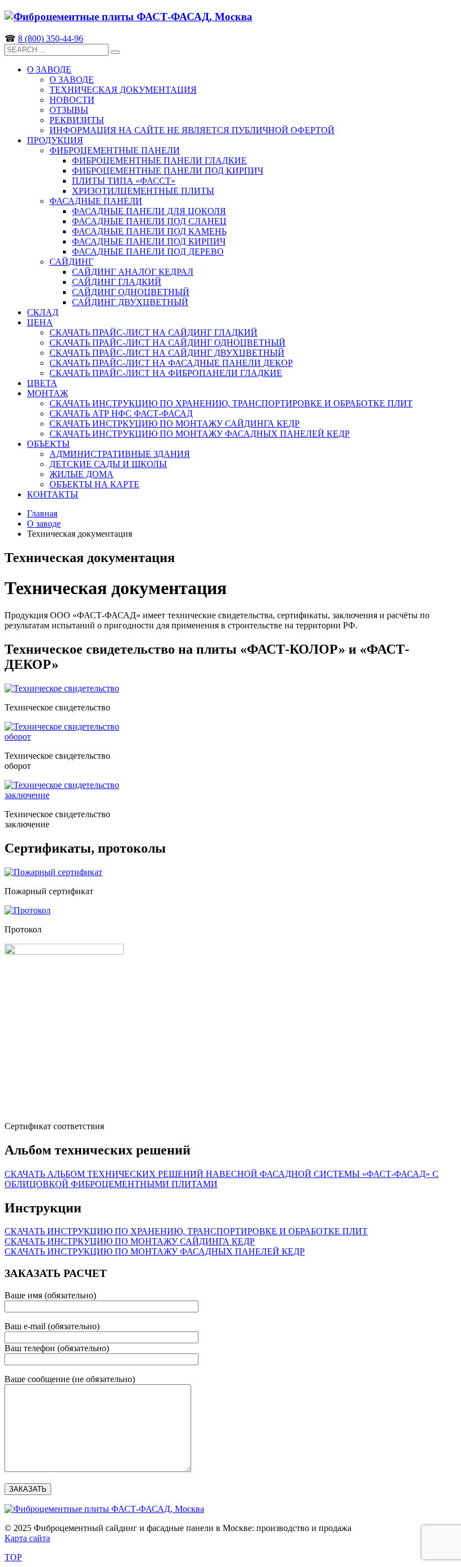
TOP (13, 1557)
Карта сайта (27, 1538)
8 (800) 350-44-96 (50, 38)
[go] (115, 52)
